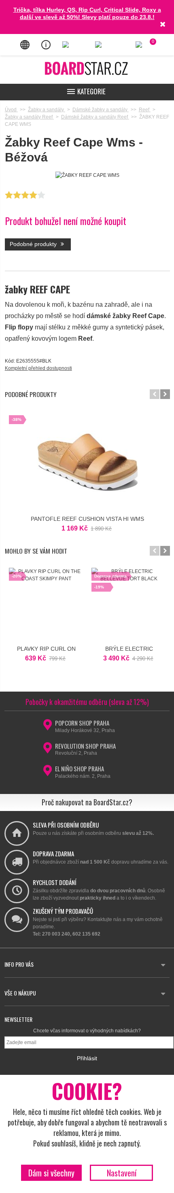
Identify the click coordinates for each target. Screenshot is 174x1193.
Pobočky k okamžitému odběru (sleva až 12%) (87, 701)
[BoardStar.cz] (87, 68)
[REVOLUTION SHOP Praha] (47, 750)
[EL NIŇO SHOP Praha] (47, 773)
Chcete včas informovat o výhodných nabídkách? (87, 1031)
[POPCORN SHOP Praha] (47, 727)
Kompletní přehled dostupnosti (38, 368)
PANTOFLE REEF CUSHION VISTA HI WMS (87, 519)
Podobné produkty (34, 244)
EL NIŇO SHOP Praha (79, 768)
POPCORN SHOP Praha (82, 722)
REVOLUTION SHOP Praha (85, 745)
